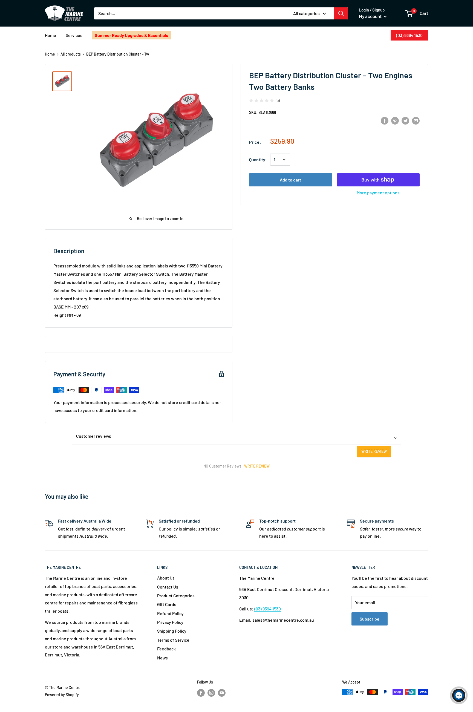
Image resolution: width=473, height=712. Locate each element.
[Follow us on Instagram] (211, 692)
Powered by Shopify (62, 694)
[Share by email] (416, 120)
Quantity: (258, 159)
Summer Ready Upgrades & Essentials (131, 35)
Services (74, 35)
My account (370, 16)
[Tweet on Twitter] (405, 120)
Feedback (166, 648)
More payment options (378, 192)
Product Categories (176, 595)
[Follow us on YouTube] (222, 692)
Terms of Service (173, 639)
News (162, 657)
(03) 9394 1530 (409, 35)
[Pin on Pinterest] (395, 120)
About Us (166, 577)
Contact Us (167, 586)
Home (50, 35)
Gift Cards (166, 604)
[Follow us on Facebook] (201, 692)
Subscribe (369, 618)
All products (70, 54)
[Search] (341, 13)
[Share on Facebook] (384, 120)
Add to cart (290, 179)
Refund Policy (170, 613)
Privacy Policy (170, 622)
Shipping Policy (171, 630)
